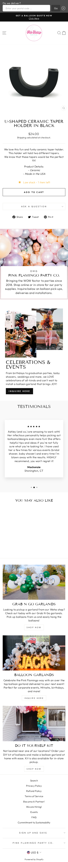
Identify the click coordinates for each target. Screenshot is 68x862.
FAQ (33, 817)
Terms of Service (34, 796)
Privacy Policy (34, 785)
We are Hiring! (34, 806)
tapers (33, 156)
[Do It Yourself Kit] (34, 723)
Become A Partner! (34, 801)
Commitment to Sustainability (34, 822)
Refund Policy (34, 791)
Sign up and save (33, 832)
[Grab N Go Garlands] (34, 582)
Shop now (34, 769)
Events (34, 812)
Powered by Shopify (34, 859)
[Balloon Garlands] (34, 653)
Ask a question (34, 206)
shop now (34, 627)
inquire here (34, 698)
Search (34, 780)
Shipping (21, 137)
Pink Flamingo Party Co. (33, 843)
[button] (62, 8)
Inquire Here (19, 391)
